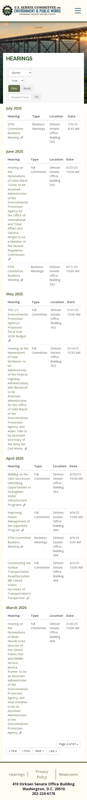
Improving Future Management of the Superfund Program (19, 521)
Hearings (19, 59)
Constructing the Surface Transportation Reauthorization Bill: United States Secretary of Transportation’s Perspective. (19, 580)
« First (13, 751)
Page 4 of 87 (67, 744)
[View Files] (21, 137)
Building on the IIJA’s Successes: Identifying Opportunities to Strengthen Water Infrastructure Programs (19, 489)
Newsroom (68, 774)
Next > (39, 751)
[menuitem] (19, 97)
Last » (53, 751)
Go (37, 97)
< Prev (26, 751)
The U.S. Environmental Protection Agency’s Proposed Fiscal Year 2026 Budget (18, 323)
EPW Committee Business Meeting (15, 130)
